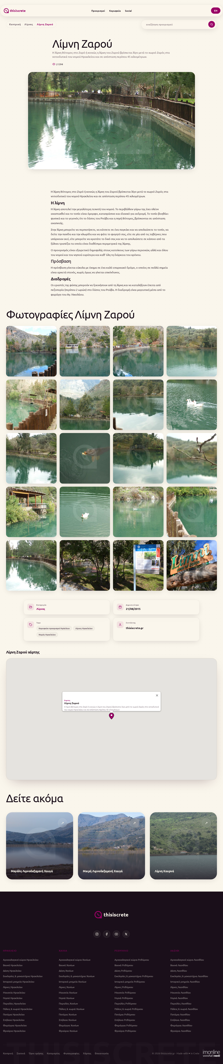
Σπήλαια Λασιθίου (180, 1019)
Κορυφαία (115, 10)
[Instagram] (97, 934)
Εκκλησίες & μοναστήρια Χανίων (77, 976)
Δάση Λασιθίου (178, 970)
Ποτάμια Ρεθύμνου (125, 1014)
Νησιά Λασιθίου (179, 997)
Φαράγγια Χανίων (69, 1025)
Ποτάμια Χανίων (68, 1014)
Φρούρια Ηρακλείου (14, 1030)
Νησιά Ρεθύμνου (124, 997)
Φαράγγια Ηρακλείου (15, 1025)
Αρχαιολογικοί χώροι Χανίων (74, 959)
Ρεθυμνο (121, 950)
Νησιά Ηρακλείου (12, 997)
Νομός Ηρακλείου (47, 634)
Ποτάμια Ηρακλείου (14, 1014)
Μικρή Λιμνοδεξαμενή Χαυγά (103, 871)
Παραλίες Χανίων (68, 1003)
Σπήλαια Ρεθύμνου (125, 1019)
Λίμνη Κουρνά (164, 871)
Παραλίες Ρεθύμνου (125, 1003)
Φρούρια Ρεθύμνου (125, 1030)
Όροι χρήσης (36, 1053)
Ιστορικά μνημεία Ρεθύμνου (130, 981)
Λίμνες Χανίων (66, 986)
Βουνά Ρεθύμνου (124, 965)
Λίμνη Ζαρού (71, 703)
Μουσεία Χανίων (68, 992)
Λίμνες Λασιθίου (179, 986)
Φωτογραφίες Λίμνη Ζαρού (70, 314)
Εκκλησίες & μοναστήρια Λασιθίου (189, 976)
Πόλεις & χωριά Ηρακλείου (17, 1008)
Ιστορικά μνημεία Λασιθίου (185, 981)
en (215, 10)
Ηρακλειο (10, 950)
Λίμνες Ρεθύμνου (124, 986)
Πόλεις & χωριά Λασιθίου (184, 1008)
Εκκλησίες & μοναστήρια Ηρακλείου (22, 976)
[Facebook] (106, 934)
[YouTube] (116, 934)
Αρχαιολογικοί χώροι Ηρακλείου (20, 959)
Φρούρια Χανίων (68, 1030)
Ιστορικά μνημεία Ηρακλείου (18, 981)
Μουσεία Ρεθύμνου (125, 992)
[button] (111, 716)
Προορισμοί (98, 10)
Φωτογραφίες (71, 1053)
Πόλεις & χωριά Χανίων (71, 1008)
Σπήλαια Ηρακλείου (13, 1019)
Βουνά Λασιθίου (179, 965)
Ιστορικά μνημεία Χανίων (72, 981)
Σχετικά (21, 1053)
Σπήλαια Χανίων (67, 1019)
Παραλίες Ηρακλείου (14, 1003)
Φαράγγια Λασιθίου (181, 1025)
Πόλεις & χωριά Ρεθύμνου (129, 1008)
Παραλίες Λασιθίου (180, 1003)
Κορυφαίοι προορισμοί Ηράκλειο (54, 628)
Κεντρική (15, 24)
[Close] (157, 695)
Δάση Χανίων (66, 970)
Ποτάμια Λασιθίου (180, 1014)
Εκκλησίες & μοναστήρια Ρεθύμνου (134, 976)
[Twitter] (126, 934)
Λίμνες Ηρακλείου (84, 628)
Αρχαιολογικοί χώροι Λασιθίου (187, 959)
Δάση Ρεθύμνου (123, 970)
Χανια (63, 950)
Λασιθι (174, 950)
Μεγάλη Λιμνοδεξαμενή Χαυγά (32, 871)
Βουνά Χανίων (66, 965)
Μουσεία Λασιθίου (180, 992)
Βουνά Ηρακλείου (12, 965)
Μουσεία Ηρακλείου (14, 992)
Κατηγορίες (53, 1053)
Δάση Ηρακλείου (12, 970)
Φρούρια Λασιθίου (180, 1030)
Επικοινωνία (102, 1053)
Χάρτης (87, 1053)
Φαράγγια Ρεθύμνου (126, 1025)
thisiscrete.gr (135, 628)
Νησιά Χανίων (66, 997)
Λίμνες (28, 24)
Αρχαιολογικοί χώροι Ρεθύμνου (132, 959)
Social (128, 10)
